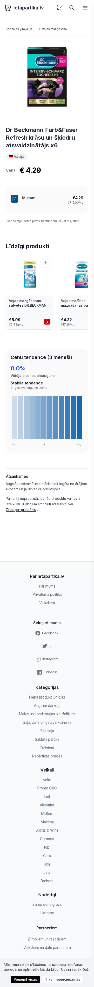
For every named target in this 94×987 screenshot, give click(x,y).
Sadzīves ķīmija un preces (21, 29)
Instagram (50, 659)
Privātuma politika (47, 594)
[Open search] (72, 8)
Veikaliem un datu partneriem (47, 947)
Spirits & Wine (47, 830)
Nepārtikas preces (47, 756)
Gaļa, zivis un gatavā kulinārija (47, 722)
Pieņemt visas (25, 979)
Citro (47, 855)
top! (47, 847)
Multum (28, 197)
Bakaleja (47, 731)
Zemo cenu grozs (47, 904)
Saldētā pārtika (47, 739)
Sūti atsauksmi (56, 504)
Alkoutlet (47, 805)
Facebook (50, 633)
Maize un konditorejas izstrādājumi (47, 714)
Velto (47, 780)
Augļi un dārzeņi (47, 705)
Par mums (47, 586)
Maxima (47, 822)
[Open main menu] (85, 8)
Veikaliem (47, 603)
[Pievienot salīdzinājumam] (45, 262)
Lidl (47, 796)
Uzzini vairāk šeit (74, 969)
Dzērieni (47, 748)
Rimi (47, 864)
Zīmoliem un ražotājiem (47, 939)
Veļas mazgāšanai (54, 29)
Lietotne (47, 913)
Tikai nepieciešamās (62, 979)
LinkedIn (50, 672)
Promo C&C (47, 788)
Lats (47, 872)
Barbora (47, 881)
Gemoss (47, 838)
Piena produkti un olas (47, 697)
